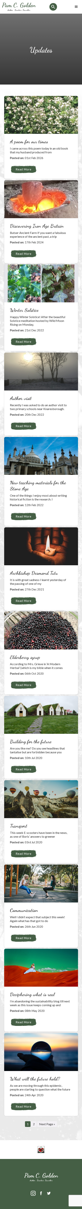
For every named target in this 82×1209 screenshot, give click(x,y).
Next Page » (47, 1124)
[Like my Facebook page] (41, 1195)
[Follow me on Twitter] (48, 1195)
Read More (23, 169)
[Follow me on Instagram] (33, 1195)
